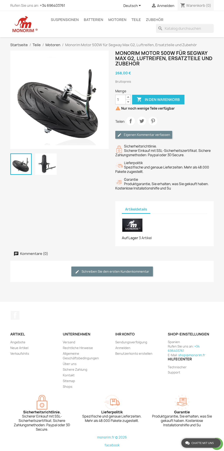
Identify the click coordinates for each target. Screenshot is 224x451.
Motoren (117, 19)
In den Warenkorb (158, 99)
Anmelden (122, 348)
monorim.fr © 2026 (112, 437)
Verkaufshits (19, 353)
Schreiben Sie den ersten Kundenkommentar (115, 271)
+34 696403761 (52, 5)
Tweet (141, 121)
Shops (67, 386)
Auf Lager (130, 238)
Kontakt (69, 375)
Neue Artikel (19, 348)
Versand (69, 342)
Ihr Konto (125, 334)
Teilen (130, 121)
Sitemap (69, 381)
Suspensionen (65, 19)
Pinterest (153, 121)
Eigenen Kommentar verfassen (146, 135)
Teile (136, 19)
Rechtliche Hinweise (78, 348)
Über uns (70, 364)
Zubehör (154, 19)
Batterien (93, 19)
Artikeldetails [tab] (136, 209)
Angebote (17, 342)
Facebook (15, 315)
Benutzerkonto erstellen (133, 353)
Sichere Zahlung (75, 369)
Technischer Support (177, 369)
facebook (112, 445)
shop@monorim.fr (191, 355)
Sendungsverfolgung (131, 342)
